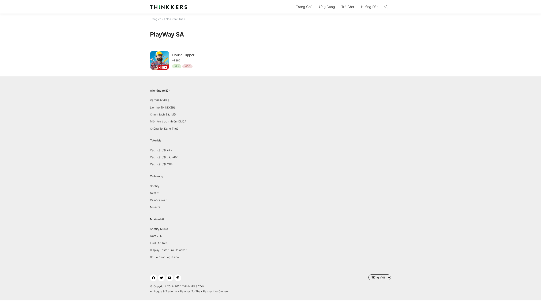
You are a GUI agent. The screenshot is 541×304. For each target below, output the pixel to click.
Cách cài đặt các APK (164, 157)
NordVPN (156, 236)
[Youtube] (169, 277)
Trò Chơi (348, 7)
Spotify (154, 186)
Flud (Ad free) (159, 243)
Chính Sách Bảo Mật (163, 114)
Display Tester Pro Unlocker (168, 250)
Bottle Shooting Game (164, 257)
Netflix (154, 193)
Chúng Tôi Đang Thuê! (164, 128)
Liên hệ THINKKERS (163, 107)
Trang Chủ (304, 7)
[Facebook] (153, 277)
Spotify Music (159, 229)
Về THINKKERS (159, 100)
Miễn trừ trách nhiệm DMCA (168, 121)
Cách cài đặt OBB (161, 164)
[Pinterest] (177, 277)
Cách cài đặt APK (161, 150)
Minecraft (156, 207)
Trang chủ (156, 19)
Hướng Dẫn (369, 7)
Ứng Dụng (327, 7)
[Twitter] (161, 277)
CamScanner (158, 200)
